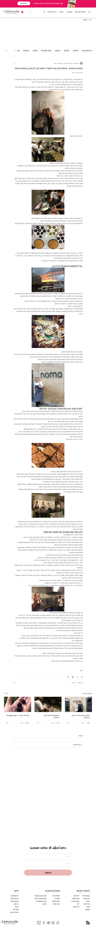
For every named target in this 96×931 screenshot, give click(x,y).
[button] (22, 11)
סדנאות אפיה (15, 898)
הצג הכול (6, 693)
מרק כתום (87, 898)
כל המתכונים (87, 50)
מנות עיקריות (46, 50)
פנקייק (44, 904)
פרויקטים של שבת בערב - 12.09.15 (51, 716)
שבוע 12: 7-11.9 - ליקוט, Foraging (17, 715)
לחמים (75, 50)
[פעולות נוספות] (14, 63)
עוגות (88, 907)
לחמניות (57, 898)
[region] (69, 12)
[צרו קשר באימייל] (48, 923)
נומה (81, 670)
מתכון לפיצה (86, 896)
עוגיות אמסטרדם (41, 901)
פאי (78, 904)
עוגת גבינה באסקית (40, 896)
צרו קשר (16, 904)
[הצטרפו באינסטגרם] (39, 923)
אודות (17, 907)
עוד (18, 50)
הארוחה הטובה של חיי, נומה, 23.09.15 (80, 716)
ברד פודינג (86, 904)
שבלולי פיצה (56, 896)
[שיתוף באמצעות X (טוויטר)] (77, 677)
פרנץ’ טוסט (56, 904)
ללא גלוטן (76, 907)
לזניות (88, 901)
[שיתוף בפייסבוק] (82, 677)
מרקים (57, 50)
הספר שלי (16, 909)
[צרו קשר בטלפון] (53, 923)
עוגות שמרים (75, 901)
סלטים (66, 50)
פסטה (35, 50)
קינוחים (87, 909)
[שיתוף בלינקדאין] (73, 677)
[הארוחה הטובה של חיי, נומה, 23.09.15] (78, 704)
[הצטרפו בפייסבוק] (44, 923)
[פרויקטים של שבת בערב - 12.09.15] (48, 704)
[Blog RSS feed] (88, 923)
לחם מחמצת (56, 901)
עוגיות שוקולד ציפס (40, 898)
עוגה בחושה (75, 898)
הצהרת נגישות (14, 912)
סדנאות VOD (15, 901)
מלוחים (26, 50)
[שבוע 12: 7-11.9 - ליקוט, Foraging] (17, 704)
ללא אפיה (76, 896)
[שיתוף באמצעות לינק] (68, 677)
